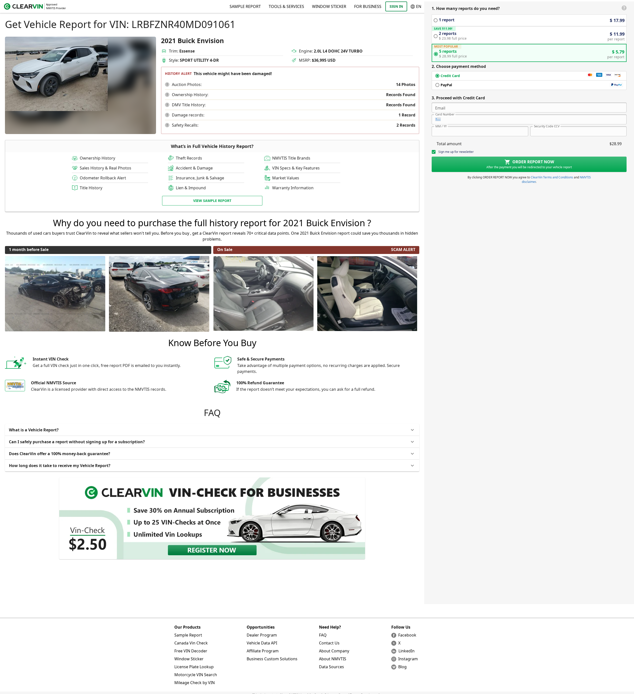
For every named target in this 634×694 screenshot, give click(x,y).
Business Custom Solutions (272, 659)
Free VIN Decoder (190, 651)
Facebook (407, 635)
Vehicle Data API (262, 643)
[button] (167, 84)
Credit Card (450, 75)
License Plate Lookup (194, 666)
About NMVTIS (332, 659)
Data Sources (331, 666)
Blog (402, 666)
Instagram (408, 659)
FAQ (323, 635)
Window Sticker (329, 6)
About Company (334, 651)
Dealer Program (262, 635)
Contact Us (329, 643)
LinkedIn (406, 651)
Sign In (396, 6)
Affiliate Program (263, 651)
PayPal (446, 85)
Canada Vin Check (191, 643)
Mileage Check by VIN (194, 682)
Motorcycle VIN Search (195, 674)
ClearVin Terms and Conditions (552, 177)
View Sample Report (212, 200)
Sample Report (188, 635)
